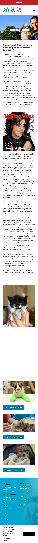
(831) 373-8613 (7, 513)
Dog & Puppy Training (26, 496)
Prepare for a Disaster (14, 470)
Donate (19, 2)
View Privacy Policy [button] (7, 539)
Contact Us (7, 519)
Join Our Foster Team (13, 437)
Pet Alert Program (25, 491)
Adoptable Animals (25, 486)
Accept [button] (29, 534)
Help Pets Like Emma (13, 408)
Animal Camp (23, 499)
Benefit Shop (23, 504)
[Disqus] (19, 353)
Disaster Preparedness (26, 502)
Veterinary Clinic (24, 494)
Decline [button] (19, 534)
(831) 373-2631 (7, 508)
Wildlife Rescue (24, 488)
